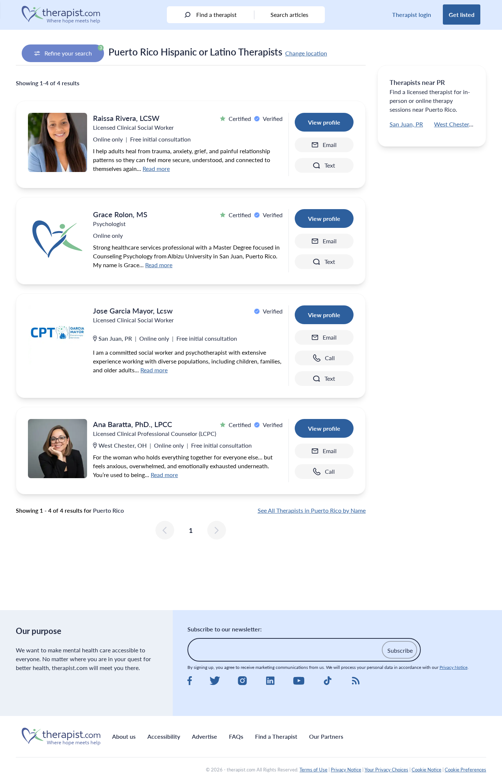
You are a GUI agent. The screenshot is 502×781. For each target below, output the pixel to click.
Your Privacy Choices (386, 769)
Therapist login (411, 14)
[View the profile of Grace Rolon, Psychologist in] (57, 238)
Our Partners (326, 736)
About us (124, 736)
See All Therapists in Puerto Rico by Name (312, 510)
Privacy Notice (453, 667)
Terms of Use (313, 769)
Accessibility (163, 736)
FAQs (236, 736)
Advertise (204, 736)
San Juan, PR (406, 124)
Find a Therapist (276, 736)
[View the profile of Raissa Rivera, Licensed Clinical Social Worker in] (57, 142)
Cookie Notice (426, 769)
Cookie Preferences (465, 769)
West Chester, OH (457, 124)
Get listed (461, 14)
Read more (156, 168)
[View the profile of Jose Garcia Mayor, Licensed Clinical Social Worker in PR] (57, 335)
